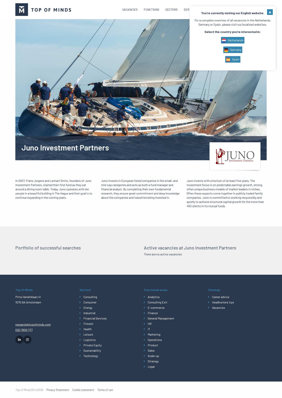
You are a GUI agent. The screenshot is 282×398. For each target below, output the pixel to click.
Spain (235, 59)
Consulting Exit (157, 302)
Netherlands (235, 40)
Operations (155, 340)
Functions (151, 9)
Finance (153, 313)
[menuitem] (130, 9)
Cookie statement (83, 389)
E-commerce (156, 307)
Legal (151, 366)
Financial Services (95, 318)
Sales (151, 350)
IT (149, 329)
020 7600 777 (24, 330)
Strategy (153, 361)
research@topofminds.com (33, 324)
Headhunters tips (223, 302)
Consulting (90, 297)
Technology (90, 356)
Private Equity (92, 345)
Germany (235, 49)
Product (153, 345)
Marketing (154, 334)
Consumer (89, 302)
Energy (87, 307)
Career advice (220, 297)
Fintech (88, 323)
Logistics (89, 340)
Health (87, 329)
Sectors (171, 9)
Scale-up (153, 356)
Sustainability (92, 350)
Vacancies (130, 9)
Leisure (88, 334)
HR (150, 323)
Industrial (89, 313)
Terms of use (105, 389)
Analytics (154, 297)
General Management (161, 318)
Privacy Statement (57, 389)
